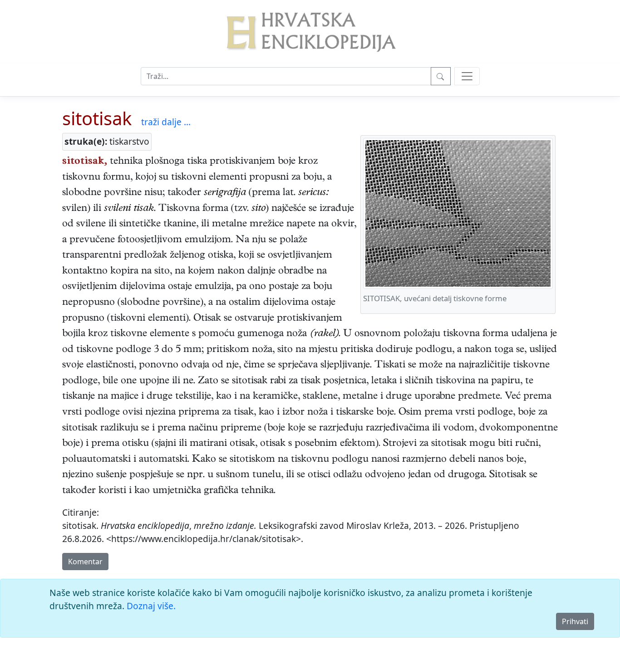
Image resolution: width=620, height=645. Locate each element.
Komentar (85, 562)
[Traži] (441, 76)
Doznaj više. (151, 606)
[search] (467, 76)
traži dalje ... (166, 122)
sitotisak (97, 118)
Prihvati (575, 621)
